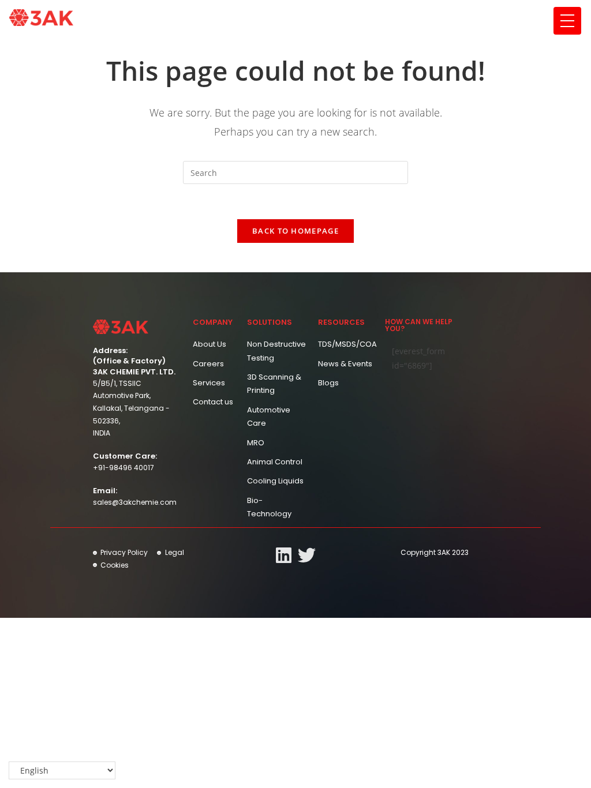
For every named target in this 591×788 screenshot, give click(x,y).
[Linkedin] (284, 555)
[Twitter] (307, 555)
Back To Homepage (295, 231)
